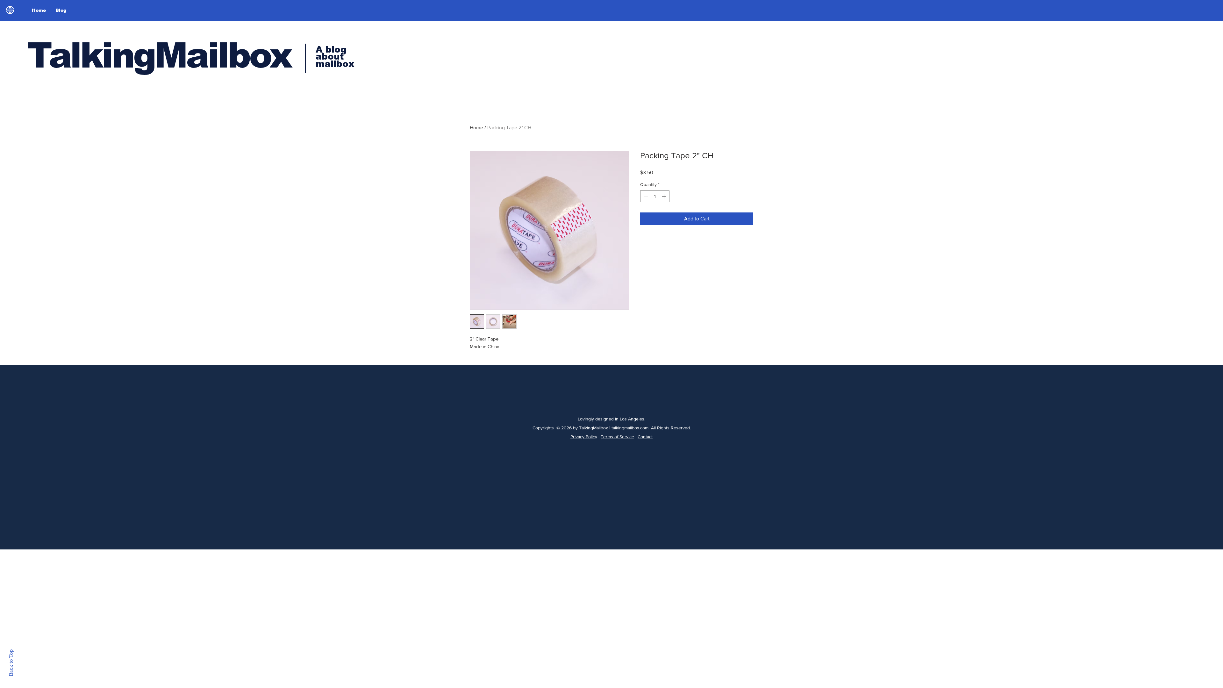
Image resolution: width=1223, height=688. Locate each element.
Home (476, 127)
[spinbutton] (655, 196)
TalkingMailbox (159, 55)
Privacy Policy (583, 436)
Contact (645, 436)
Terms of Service (617, 436)
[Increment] (665, 196)
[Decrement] (645, 196)
